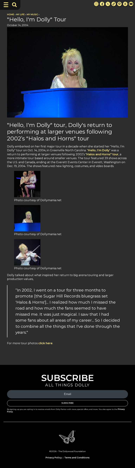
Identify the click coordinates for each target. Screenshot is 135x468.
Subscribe (67, 403)
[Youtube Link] (131, 4)
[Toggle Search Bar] (14, 4)
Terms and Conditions (76, 457)
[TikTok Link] (113, 4)
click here (45, 343)
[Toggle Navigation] (6, 4)
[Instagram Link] (96, 4)
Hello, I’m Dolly (98, 150)
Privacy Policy (54, 457)
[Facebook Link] (102, 4)
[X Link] (108, 4)
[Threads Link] (125, 4)
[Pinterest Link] (119, 4)
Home (10, 14)
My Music (32, 14)
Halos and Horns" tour (102, 154)
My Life (20, 14)
